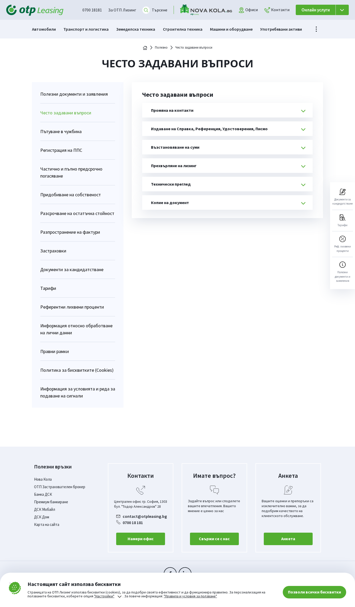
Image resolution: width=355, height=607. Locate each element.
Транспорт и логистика (86, 29)
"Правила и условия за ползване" (190, 596)
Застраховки (53, 251)
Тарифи (48, 288)
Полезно (161, 48)
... (316, 29)
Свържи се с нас (214, 538)
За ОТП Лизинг (122, 9)
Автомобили (44, 29)
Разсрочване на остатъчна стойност (77, 213)
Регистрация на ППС (61, 150)
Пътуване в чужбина (61, 131)
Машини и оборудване (231, 29)
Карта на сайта (46, 524)
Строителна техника (182, 29)
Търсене (159, 9)
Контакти (280, 9)
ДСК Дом (41, 516)
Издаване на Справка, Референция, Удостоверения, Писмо (209, 128)
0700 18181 (92, 9)
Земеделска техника (135, 29)
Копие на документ (170, 202)
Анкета (288, 538)
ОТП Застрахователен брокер (59, 486)
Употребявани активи (281, 29)
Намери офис (141, 538)
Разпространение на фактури (70, 232)
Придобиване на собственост (70, 195)
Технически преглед (171, 184)
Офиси (251, 9)
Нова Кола (43, 479)
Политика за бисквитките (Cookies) (77, 370)
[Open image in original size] (206, 9)
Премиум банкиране (51, 501)
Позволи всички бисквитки (314, 592)
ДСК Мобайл (44, 509)
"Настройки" (104, 596)
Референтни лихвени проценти (72, 307)
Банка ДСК (43, 494)
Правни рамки (54, 351)
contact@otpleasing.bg (145, 516)
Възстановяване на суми (175, 147)
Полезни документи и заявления (74, 94)
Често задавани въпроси (65, 113)
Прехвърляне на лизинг (173, 165)
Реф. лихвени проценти (342, 249)
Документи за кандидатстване (71, 269)
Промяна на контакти (172, 110)
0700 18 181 (133, 522)
